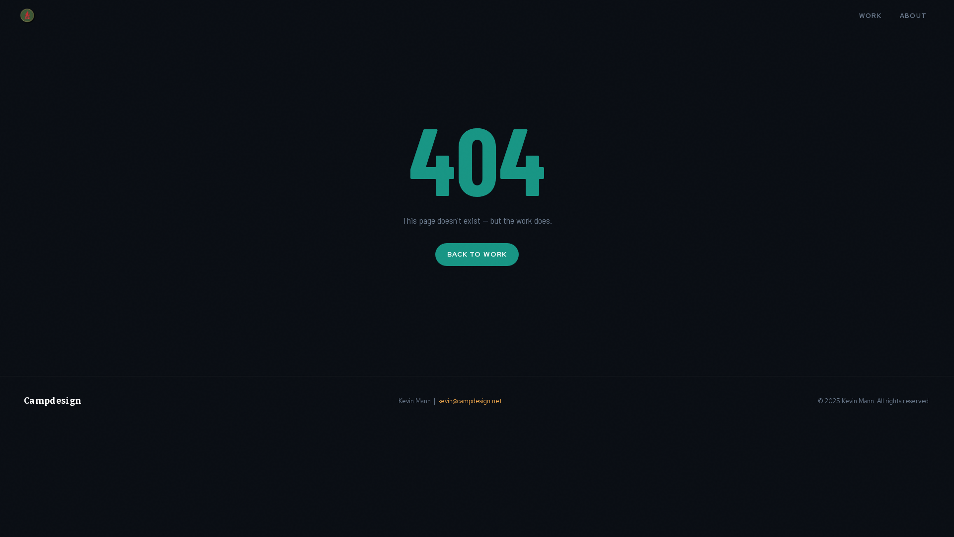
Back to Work (477, 254)
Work (870, 15)
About (914, 15)
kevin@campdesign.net (470, 401)
